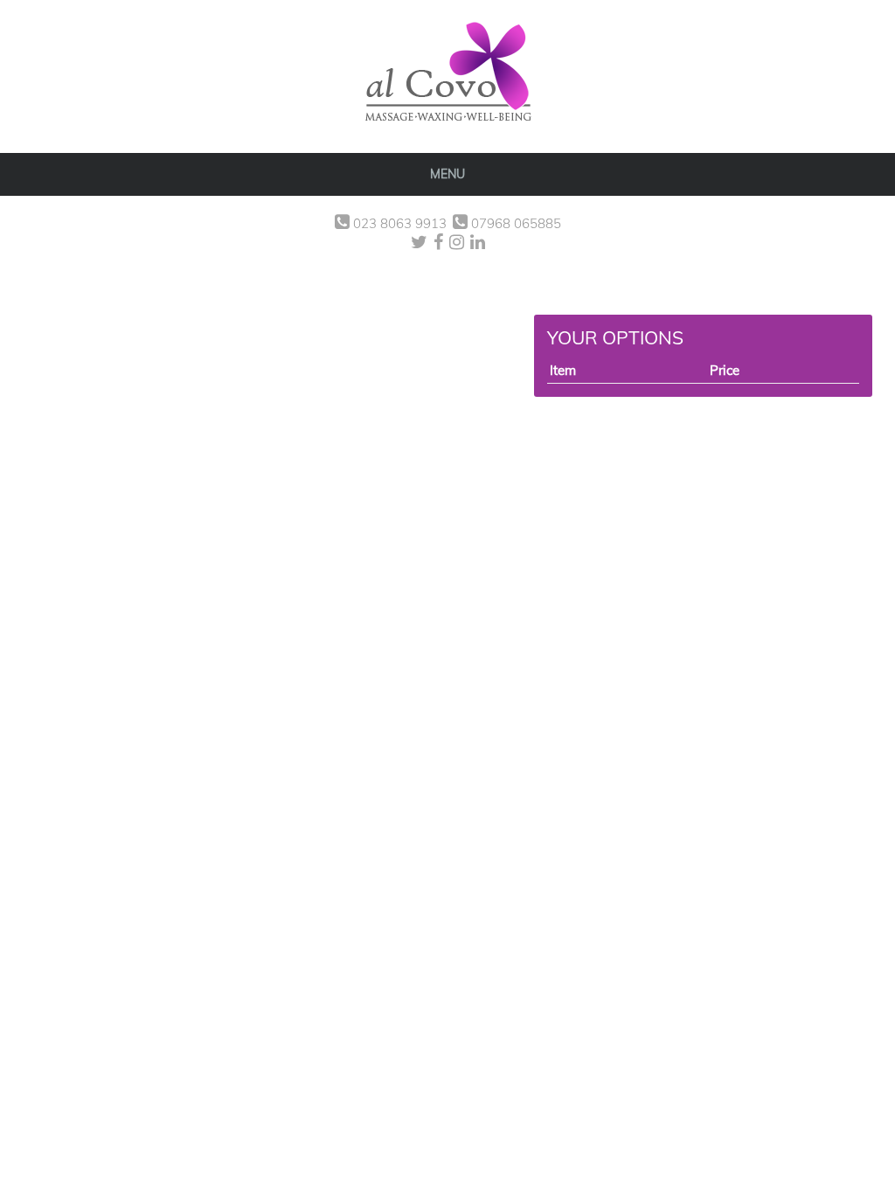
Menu (447, 174)
